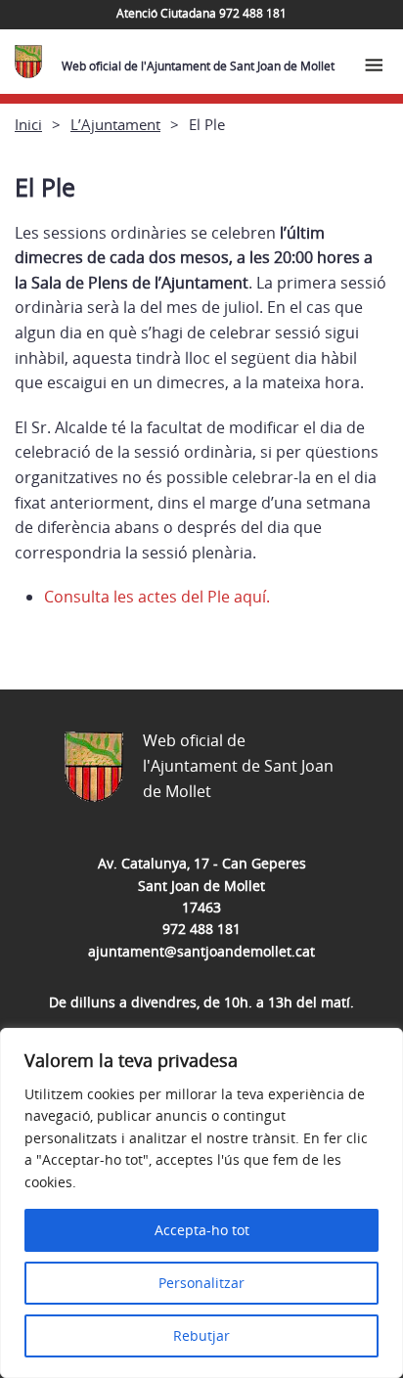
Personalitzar (201, 1282)
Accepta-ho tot (202, 1230)
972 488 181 (201, 928)
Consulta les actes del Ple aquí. (157, 596)
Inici (28, 124)
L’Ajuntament (115, 124)
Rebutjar (201, 1335)
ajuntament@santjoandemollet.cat (201, 951)
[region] (201, 1203)
